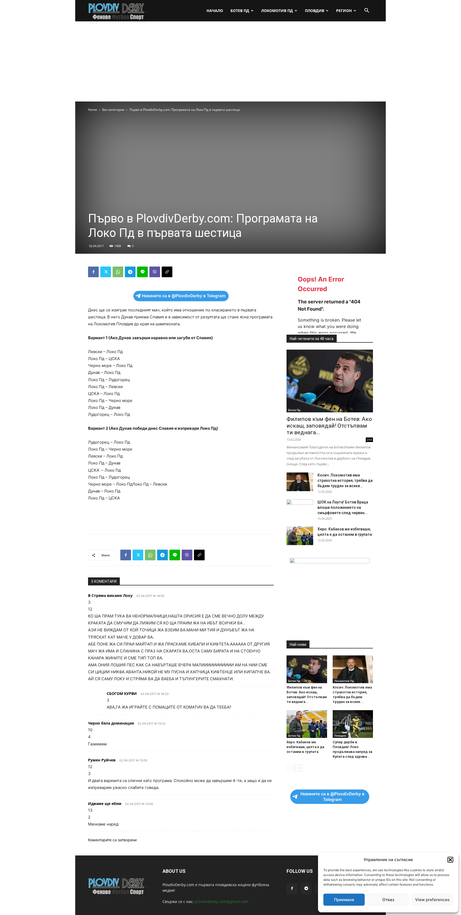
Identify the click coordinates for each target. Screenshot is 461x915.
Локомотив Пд (277, 10)
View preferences (432, 899)
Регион (344, 10)
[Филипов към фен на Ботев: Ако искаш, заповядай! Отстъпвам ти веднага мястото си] (330, 381)
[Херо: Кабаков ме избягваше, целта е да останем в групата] (300, 535)
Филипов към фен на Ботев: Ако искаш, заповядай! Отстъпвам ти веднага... (329, 426)
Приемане (344, 899)
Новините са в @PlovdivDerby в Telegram (183, 295)
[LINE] (142, 272)
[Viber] (154, 272)
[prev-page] (290, 768)
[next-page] (298, 768)
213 (369, 439)
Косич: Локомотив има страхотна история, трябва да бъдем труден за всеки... (345, 480)
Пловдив (314, 10)
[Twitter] (105, 272)
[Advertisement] (230, 61)
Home (92, 109)
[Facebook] (93, 272)
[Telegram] (130, 272)
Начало (214, 10)
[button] (450, 859)
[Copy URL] (167, 272)
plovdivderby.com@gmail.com (221, 901)
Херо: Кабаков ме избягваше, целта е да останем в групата (305, 747)
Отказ (388, 899)
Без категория (113, 109)
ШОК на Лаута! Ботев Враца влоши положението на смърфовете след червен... (342, 507)
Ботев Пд (239, 10)
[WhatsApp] (118, 272)
